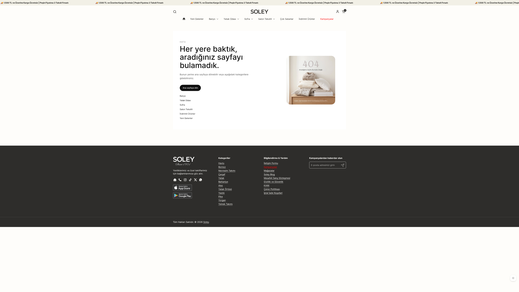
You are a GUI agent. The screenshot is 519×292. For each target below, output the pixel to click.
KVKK (266, 185)
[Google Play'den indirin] (182, 195)
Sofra (182, 105)
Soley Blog (269, 174)
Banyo (183, 96)
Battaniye (223, 181)
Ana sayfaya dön (190, 88)
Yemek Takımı (225, 204)
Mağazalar (269, 170)
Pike (220, 196)
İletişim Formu (271, 163)
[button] (174, 11)
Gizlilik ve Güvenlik (273, 181)
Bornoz (222, 167)
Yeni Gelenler (186, 118)
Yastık (221, 193)
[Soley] (259, 11)
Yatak (221, 178)
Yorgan (222, 200)
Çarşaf (221, 174)
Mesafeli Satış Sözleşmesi (277, 178)
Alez (220, 185)
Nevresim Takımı (226, 170)
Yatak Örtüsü (225, 189)
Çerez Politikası (272, 189)
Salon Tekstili (186, 109)
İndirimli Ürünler (187, 113)
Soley (206, 222)
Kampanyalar (270, 167)
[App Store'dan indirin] (182, 188)
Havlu (221, 163)
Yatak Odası (185, 100)
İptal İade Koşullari (273, 193)
